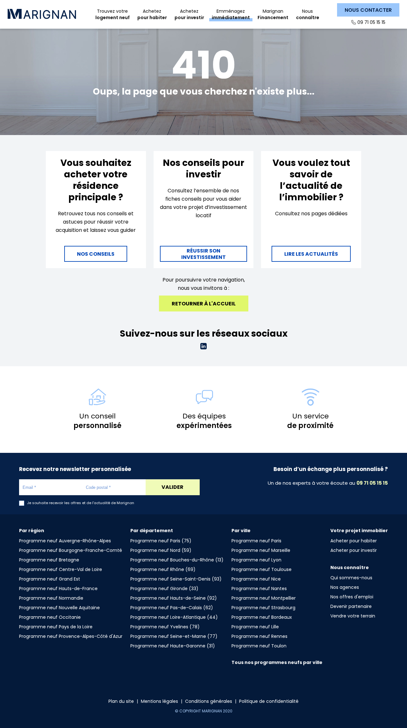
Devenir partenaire (351, 606)
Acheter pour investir (353, 550)
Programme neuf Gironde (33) (164, 588)
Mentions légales (159, 701)
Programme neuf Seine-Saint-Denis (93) (176, 579)
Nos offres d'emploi (351, 597)
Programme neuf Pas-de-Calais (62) (171, 607)
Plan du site (121, 701)
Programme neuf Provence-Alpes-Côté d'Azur (70, 636)
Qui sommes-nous (351, 578)
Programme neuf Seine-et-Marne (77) (173, 636)
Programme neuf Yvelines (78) (165, 627)
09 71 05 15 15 (371, 22)
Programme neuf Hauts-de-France (58, 588)
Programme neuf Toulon (258, 646)
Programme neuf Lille (255, 627)
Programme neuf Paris (256, 541)
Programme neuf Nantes (259, 588)
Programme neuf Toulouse (261, 569)
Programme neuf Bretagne (49, 560)
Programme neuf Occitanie (50, 617)
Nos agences (344, 587)
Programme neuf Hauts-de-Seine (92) (173, 598)
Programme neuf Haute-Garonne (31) (172, 646)
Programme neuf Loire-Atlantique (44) (174, 617)
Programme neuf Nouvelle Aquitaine (59, 607)
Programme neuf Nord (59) (160, 550)
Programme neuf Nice (256, 579)
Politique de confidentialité (269, 701)
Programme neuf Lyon (256, 560)
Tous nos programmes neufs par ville (276, 662)
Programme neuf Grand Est (49, 579)
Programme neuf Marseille (260, 550)
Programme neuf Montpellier (263, 598)
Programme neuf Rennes (259, 636)
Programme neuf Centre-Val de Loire (60, 569)
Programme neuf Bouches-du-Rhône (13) (177, 560)
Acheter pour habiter (353, 541)
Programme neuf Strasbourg (263, 607)
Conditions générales (208, 701)
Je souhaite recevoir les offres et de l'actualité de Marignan (80, 503)
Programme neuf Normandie (51, 598)
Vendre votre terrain (352, 616)
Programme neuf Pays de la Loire (56, 627)
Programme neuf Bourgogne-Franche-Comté (70, 550)
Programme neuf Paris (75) (160, 541)
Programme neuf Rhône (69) (163, 569)
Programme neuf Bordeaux (261, 617)
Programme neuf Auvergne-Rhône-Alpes (65, 541)
